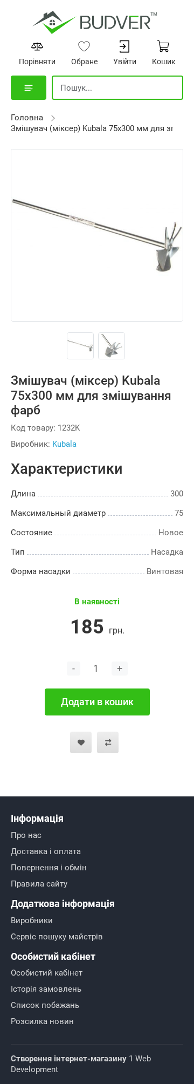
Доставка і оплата (46, 851)
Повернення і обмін (49, 867)
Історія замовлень (46, 989)
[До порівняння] (108, 742)
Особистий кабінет (46, 973)
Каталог (28, 88)
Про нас (26, 835)
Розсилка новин (42, 1021)
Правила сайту (39, 884)
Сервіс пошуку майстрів (57, 937)
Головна (27, 117)
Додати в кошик (97, 701)
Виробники (32, 920)
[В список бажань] (81, 742)
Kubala (64, 444)
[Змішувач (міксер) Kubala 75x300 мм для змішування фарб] (97, 235)
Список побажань (45, 1005)
